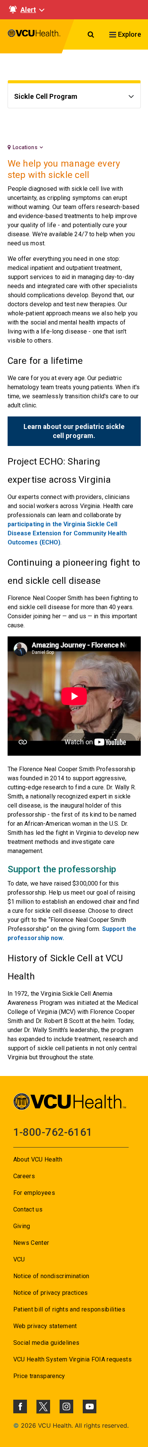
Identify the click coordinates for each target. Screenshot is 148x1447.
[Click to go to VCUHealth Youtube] (89, 1406)
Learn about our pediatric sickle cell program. (74, 431)
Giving (21, 1226)
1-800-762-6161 (53, 1132)
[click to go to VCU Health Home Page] (34, 36)
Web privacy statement (45, 1326)
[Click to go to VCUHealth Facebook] (20, 1406)
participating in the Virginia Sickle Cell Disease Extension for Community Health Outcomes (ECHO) (67, 533)
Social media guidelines (46, 1342)
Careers (24, 1176)
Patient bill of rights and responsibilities (69, 1309)
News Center (31, 1242)
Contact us (28, 1209)
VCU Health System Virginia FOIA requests (72, 1359)
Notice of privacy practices (50, 1292)
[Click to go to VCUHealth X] (43, 1406)
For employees (34, 1192)
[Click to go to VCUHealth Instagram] (66, 1406)
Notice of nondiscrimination (51, 1276)
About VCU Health (37, 1159)
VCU (19, 1259)
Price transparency (39, 1376)
